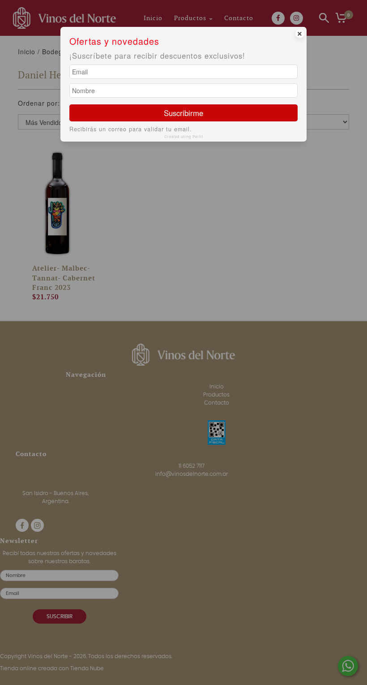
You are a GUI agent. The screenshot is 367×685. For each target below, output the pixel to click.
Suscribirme (183, 113)
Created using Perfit (183, 136)
